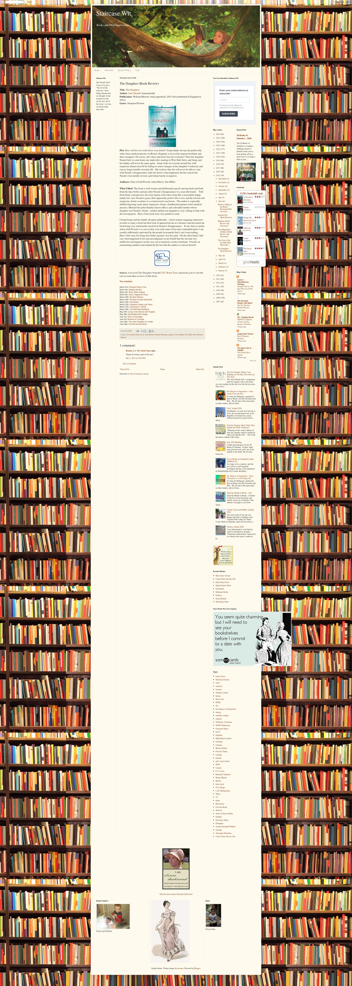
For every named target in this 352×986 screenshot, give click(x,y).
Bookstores (220, 803)
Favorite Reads (221, 807)
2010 (218, 290)
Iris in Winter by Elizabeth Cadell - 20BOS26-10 (241, 460)
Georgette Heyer (222, 728)
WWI (218, 764)
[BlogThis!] (144, 331)
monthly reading (222, 715)
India (218, 800)
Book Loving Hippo (135, 317)
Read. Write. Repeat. (137, 292)
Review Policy (124, 70)
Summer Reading (161, 334)
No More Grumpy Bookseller (141, 300)
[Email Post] (137, 331)
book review (140, 334)
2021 (218, 153)
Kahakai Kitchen (135, 290)
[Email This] (142, 331)
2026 (218, 134)
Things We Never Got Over (249, 219)
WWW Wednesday (223, 725)
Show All (253, 361)
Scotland (219, 741)
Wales (218, 794)
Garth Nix (248, 210)
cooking (219, 754)
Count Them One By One (226, 579)
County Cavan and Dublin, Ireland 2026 (240, 510)
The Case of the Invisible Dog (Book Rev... (224, 242)
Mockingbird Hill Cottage (138, 314)
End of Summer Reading (243, 337)
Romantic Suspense (223, 774)
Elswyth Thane (221, 751)
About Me (108, 70)
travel (218, 731)
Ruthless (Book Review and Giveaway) (224, 223)
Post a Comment (129, 363)
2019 (218, 160)
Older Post (200, 369)
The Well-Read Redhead (139, 309)
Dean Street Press (222, 582)
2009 (218, 294)
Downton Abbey (222, 820)
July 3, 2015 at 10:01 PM (135, 358)
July (220, 197)
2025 (218, 138)
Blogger (197, 968)
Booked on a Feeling (136, 319)
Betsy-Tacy (220, 699)
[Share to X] (147, 331)
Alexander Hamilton (223, 833)
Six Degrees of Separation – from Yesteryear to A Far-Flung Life (240, 477)
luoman (180, 968)
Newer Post (124, 369)
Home (97, 70)
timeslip (219, 829)
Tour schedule (126, 281)
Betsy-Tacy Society (223, 575)
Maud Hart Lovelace (224, 738)
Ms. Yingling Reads (245, 317)
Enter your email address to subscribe (233, 92)
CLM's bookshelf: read (251, 193)
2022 (218, 149)
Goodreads (220, 588)
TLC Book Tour (190, 334)
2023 (218, 145)
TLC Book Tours (169, 272)
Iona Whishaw (249, 202)
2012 (218, 282)
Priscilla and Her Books (138, 324)
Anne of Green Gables (224, 813)
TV (217, 797)
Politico (219, 595)
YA (217, 705)
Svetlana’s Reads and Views (141, 304)
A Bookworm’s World (138, 307)
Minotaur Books (222, 592)
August (221, 193)
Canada (218, 767)
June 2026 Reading (234, 442)
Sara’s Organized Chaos (138, 295)
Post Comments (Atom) (139, 373)
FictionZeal (134, 302)
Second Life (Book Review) (225, 216)
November (222, 182)
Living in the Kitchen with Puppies (141, 312)
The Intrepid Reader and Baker (244, 301)
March (221, 263)
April (220, 259)
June (220, 201)
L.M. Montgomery (223, 790)
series (218, 682)
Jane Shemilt (134, 93)
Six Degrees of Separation (226, 709)
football (219, 816)
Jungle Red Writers (245, 333)
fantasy (218, 712)
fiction (218, 696)
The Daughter (132, 89)
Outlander (219, 823)
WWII (218, 702)
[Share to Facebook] (150, 331)
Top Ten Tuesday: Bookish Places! (244, 306)
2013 (218, 279)
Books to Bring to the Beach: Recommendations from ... (225, 208)
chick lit (219, 810)
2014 (218, 275)
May (220, 255)
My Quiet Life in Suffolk (244, 349)
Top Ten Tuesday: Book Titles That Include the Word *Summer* (241, 426)
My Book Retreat (136, 297)
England (219, 735)
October (221, 186)
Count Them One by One (225, 836)
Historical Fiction (222, 679)
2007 (218, 301)
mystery (219, 689)
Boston (218, 780)
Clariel (246, 207)
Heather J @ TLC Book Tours (138, 350)
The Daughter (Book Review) (225, 249)
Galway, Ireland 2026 (235, 526)
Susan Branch (221, 598)
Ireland (218, 758)
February (222, 266)
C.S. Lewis (220, 771)
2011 (218, 286)
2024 (218, 141)
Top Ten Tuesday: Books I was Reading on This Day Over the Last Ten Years (241, 374)
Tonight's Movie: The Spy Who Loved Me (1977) (245, 288)
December (222, 178)
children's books (222, 692)
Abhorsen (247, 228)
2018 (218, 164)
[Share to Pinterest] (152, 331)
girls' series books (222, 761)
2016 (218, 171)
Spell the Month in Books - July (239, 492)
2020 (218, 156)
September (222, 190)
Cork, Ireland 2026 (234, 408)
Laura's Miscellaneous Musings (243, 282)
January (221, 270)
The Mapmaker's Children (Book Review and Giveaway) (225, 233)
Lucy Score (248, 223)
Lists (137, 70)
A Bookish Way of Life (137, 287)
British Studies (221, 748)
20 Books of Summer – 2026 (244, 137)
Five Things (220, 787)
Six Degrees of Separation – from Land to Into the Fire (240, 392)
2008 (218, 297)
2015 (218, 175)
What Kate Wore (222, 601)
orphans (219, 718)
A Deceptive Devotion (248, 198)
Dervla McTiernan (250, 254)
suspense (171, 334)
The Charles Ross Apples (243, 353)
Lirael (245, 238)
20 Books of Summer (224, 722)
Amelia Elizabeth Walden (225, 826)
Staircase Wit (113, 13)
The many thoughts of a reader (141, 322)
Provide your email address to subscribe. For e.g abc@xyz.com (231, 106)
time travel (220, 784)
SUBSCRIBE (228, 114)
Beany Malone (221, 777)
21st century (131, 334)
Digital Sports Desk (223, 585)
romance (219, 745)
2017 (218, 168)
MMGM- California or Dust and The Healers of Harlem (244, 321)
